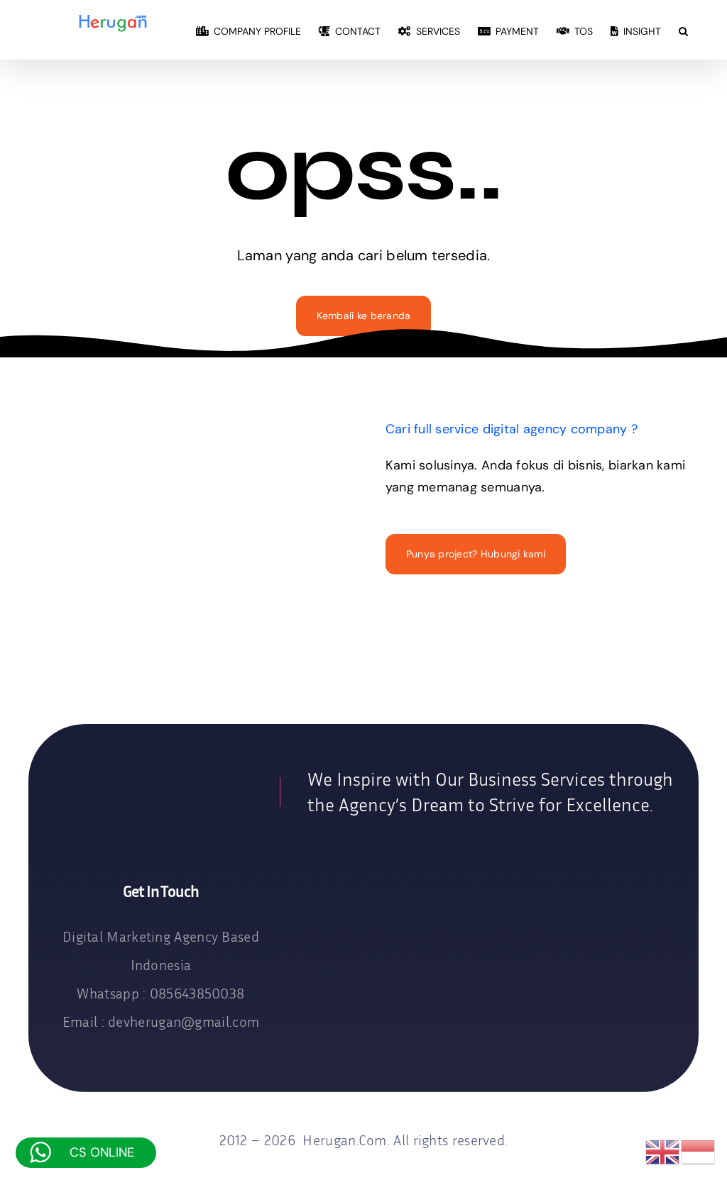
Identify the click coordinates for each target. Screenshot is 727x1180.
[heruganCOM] (154, 786)
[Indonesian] (698, 1151)
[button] (683, 30)
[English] (663, 1151)
